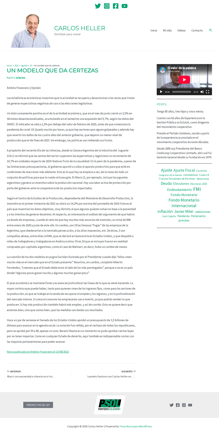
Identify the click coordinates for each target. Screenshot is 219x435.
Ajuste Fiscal (184, 170)
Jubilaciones (202, 212)
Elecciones (181, 183)
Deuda (166, 183)
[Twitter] (97, 6)
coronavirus (190, 175)
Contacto (197, 30)
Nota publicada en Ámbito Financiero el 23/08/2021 (38, 352)
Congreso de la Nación (170, 175)
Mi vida (167, 30)
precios (183, 220)
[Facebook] (115, 6)
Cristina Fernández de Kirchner (177, 178)
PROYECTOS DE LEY (38, 405)
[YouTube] (124, 6)
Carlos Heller (79, 28)
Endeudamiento (179, 190)
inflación (165, 211)
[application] (184, 79)
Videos (181, 30)
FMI (197, 189)
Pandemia (183, 216)
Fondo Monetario (184, 194)
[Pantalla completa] (207, 91)
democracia (203, 178)
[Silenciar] (202, 91)
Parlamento (198, 216)
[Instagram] (106, 6)
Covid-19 (204, 175)
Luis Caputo (169, 216)
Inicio (154, 30)
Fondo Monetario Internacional (184, 202)
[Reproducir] (161, 91)
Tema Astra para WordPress (135, 426)
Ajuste (166, 170)
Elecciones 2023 (198, 183)
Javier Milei (183, 211)
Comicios (201, 170)
